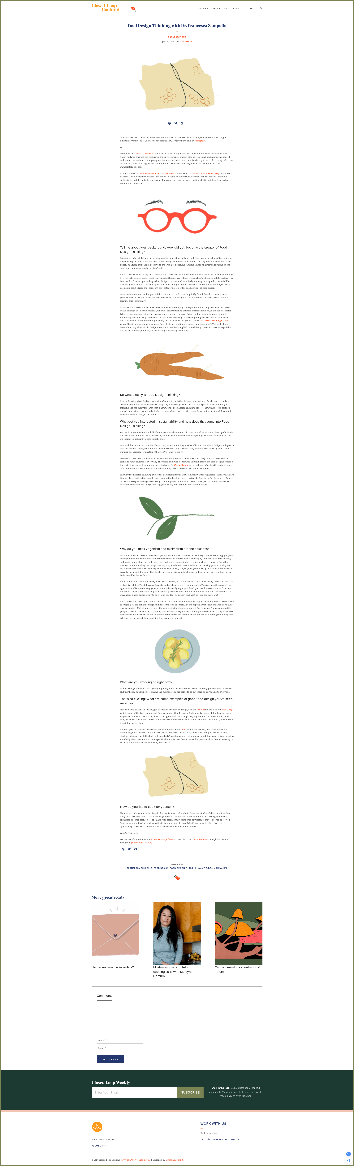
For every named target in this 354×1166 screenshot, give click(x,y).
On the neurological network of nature (237, 969)
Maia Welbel (185, 41)
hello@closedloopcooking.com (220, 1139)
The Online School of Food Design (204, 173)
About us (99, 1145)
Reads (236, 8)
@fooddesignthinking (141, 842)
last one (201, 709)
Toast (183, 729)
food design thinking (183, 868)
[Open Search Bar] (261, 8)
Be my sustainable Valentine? (113, 967)
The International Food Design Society (157, 173)
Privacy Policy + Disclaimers (136, 1159)
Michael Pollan (181, 465)
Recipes (203, 8)
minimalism (220, 868)
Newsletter (220, 8)
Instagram (200, 140)
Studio (250, 8)
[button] (202, 1147)
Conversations (177, 37)
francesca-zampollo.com (163, 839)
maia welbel (204, 868)
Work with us (213, 1123)
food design (161, 868)
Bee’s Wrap (227, 709)
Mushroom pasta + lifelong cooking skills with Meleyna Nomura (172, 971)
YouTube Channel (200, 839)
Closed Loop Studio (175, 1159)
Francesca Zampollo (144, 153)
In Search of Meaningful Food (214, 320)
